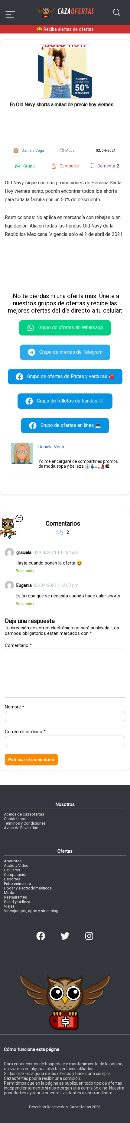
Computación (16, 874)
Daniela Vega (51, 447)
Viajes (9, 906)
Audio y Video (16, 865)
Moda (70, 150)
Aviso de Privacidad (21, 828)
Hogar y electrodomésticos (28, 888)
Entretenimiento (17, 883)
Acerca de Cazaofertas (24, 814)
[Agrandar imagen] (65, 47)
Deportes (12, 879)
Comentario (18, 645)
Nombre (14, 707)
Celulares (12, 870)
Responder (25, 570)
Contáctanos (15, 818)
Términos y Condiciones (25, 823)
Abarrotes (12, 861)
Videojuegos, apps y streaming (31, 910)
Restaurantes (15, 897)
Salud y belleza (17, 901)
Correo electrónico (25, 731)
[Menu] (10, 13)
